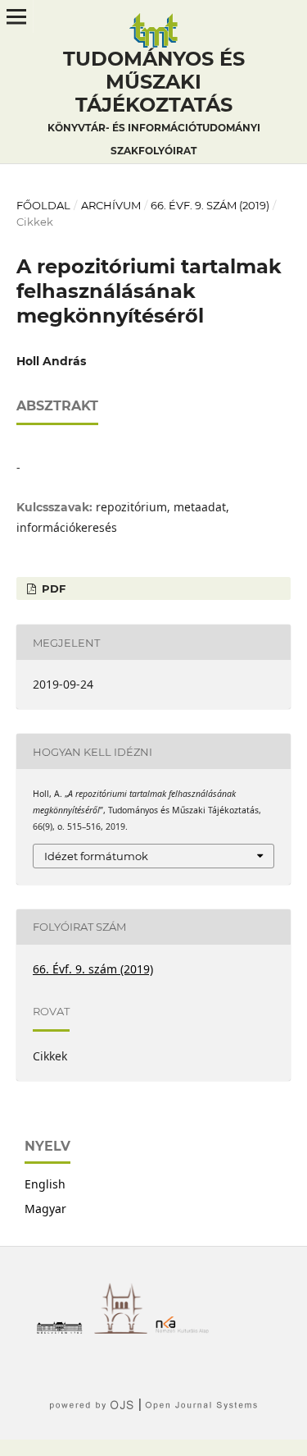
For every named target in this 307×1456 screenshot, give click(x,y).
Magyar (45, 1208)
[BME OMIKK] (125, 1329)
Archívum (111, 205)
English (45, 1184)
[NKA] (186, 1329)
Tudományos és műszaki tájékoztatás (153, 102)
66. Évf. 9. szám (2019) (210, 205)
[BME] (63, 1329)
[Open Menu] (16, 16)
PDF (51, 588)
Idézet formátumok (96, 856)
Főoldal (43, 205)
